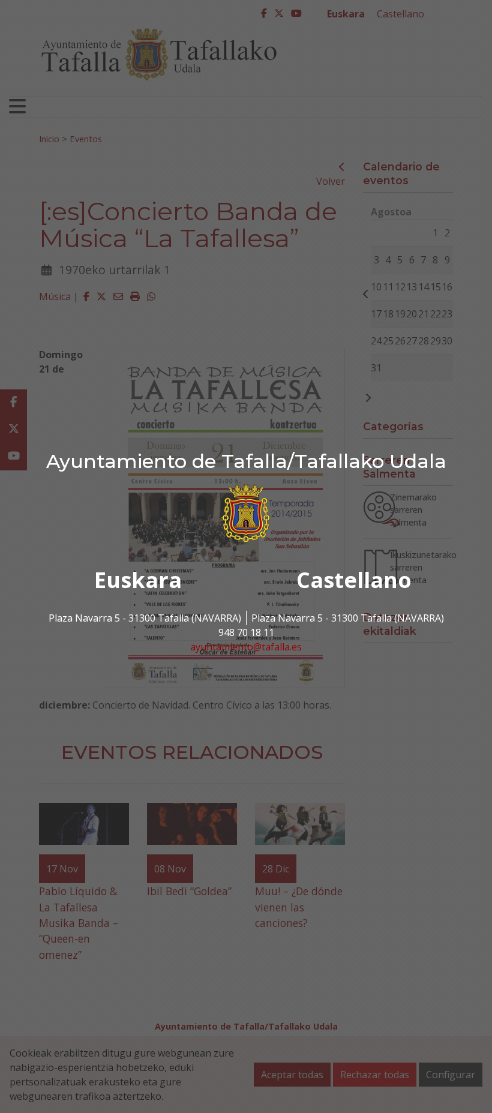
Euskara (138, 580)
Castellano (354, 580)
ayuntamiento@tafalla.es (246, 646)
